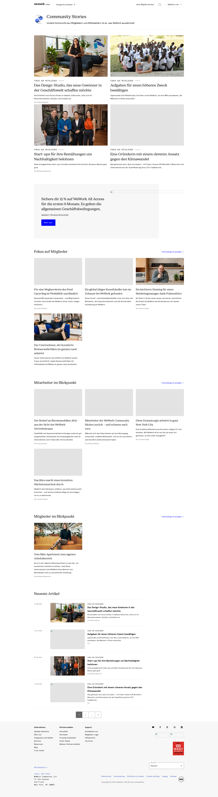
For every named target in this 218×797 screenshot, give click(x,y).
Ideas (47, 4)
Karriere (37, 741)
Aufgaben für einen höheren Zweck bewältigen (111, 634)
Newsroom (38, 744)
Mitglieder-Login (92, 735)
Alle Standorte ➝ (41, 767)
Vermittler (63, 731)
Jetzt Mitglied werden (145, 4)
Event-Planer (64, 741)
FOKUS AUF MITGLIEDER (45, 81)
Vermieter (63, 735)
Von (88, 643)
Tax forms (89, 741)
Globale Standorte (41, 731)
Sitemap (173, 776)
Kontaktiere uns (91, 731)
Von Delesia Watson (93, 620)
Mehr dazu (48, 222)
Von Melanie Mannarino (94, 674)
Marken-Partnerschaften (69, 744)
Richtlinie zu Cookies (135, 776)
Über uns (37, 735)
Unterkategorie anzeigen (172, 252)
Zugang (165, 776)
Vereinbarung (119, 776)
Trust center (39, 750)
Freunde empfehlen (67, 738)
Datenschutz (106, 776)
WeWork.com (173, 4)
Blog (36, 747)
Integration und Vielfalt (43, 738)
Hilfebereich (90, 738)
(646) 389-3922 (42, 774)
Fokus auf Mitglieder (95, 604)
